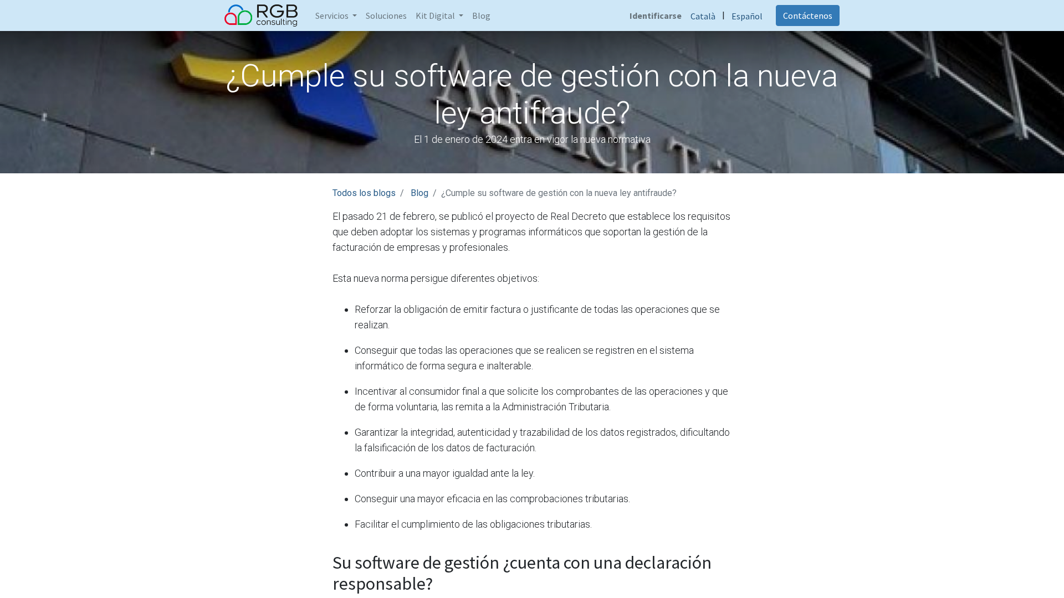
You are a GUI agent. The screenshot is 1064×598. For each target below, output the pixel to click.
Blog (419, 193)
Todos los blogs (364, 193)
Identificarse (656, 15)
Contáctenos (807, 15)
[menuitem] (386, 15)
